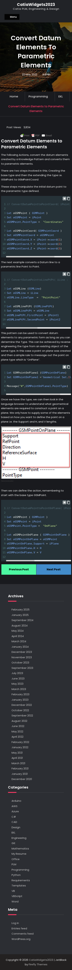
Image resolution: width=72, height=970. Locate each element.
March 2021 (18, 763)
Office (16, 859)
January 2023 (20, 699)
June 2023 (18, 678)
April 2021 (17, 758)
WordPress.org (21, 939)
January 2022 (20, 747)
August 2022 (19, 721)
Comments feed (23, 933)
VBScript (17, 896)
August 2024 (20, 625)
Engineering (19, 838)
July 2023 (17, 673)
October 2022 (20, 710)
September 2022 (22, 715)
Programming (38, 96)
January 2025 (20, 615)
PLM (14, 864)
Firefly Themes (38, 964)
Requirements (21, 880)
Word (15, 901)
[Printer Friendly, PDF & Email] (36, 135)
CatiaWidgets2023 (36, 4)
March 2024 (19, 641)
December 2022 (22, 705)
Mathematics (20, 848)
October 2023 (20, 662)
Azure (15, 811)
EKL (60, 96)
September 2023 (22, 668)
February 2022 (20, 742)
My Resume (19, 854)
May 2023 (17, 684)
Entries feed (19, 928)
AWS (14, 806)
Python (16, 875)
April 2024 (18, 636)
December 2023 (22, 652)
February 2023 (20, 694)
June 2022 (18, 726)
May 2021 (17, 752)
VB (13, 891)
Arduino (16, 801)
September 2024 (22, 620)
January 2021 (20, 774)
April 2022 (17, 736)
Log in (15, 923)
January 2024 (20, 647)
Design (16, 827)
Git (13, 843)
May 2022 (17, 731)
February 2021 (20, 768)
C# (14, 817)
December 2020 (22, 779)
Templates (19, 885)
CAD (14, 822)
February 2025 (21, 609)
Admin (46, 74)
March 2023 (19, 689)
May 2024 (18, 631)
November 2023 (22, 657)
